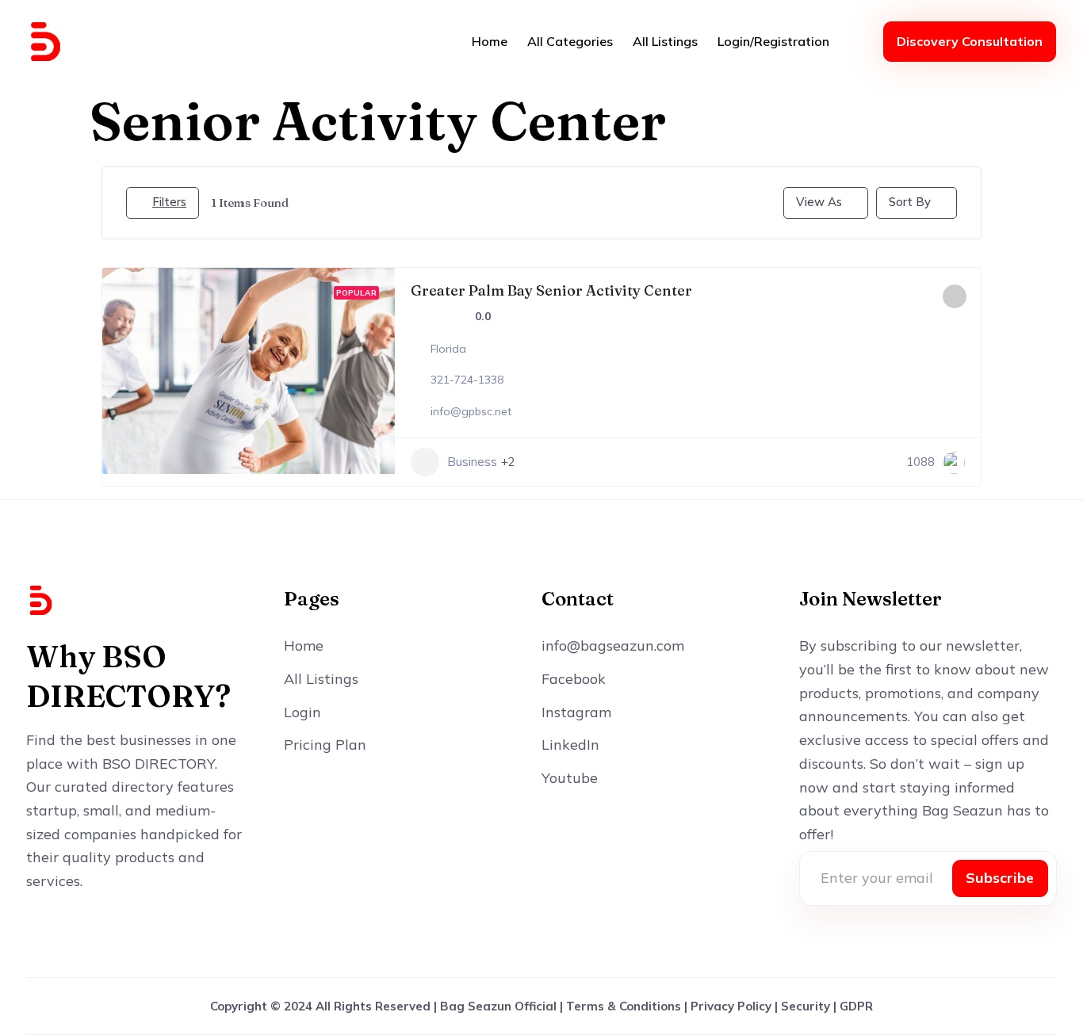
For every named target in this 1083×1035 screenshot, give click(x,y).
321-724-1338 (467, 379)
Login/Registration (773, 41)
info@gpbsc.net (471, 411)
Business (472, 461)
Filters (169, 201)
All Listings (665, 41)
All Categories (570, 41)
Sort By (910, 201)
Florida (448, 349)
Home (489, 41)
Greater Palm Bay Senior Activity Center (551, 290)
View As (819, 201)
